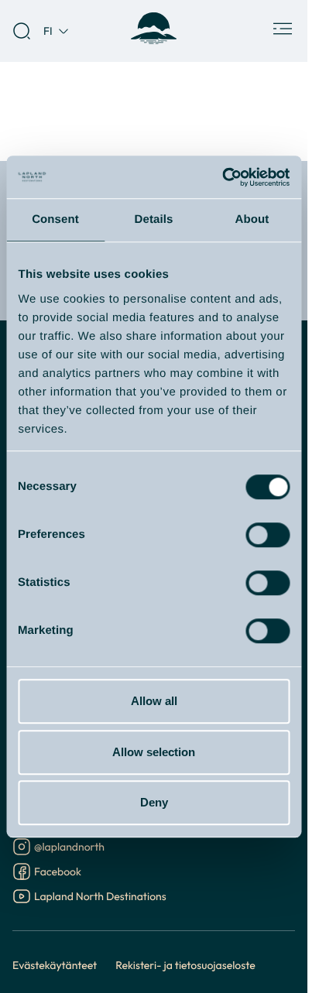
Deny (154, 802)
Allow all (154, 700)
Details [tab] (154, 219)
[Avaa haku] (21, 31)
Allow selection (153, 751)
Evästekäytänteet (54, 964)
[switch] (267, 534)
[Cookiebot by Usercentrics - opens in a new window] (222, 177)
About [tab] (252, 219)
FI (48, 30)
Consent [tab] (55, 219)
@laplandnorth (69, 848)
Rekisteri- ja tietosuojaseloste (185, 964)
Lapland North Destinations (100, 897)
